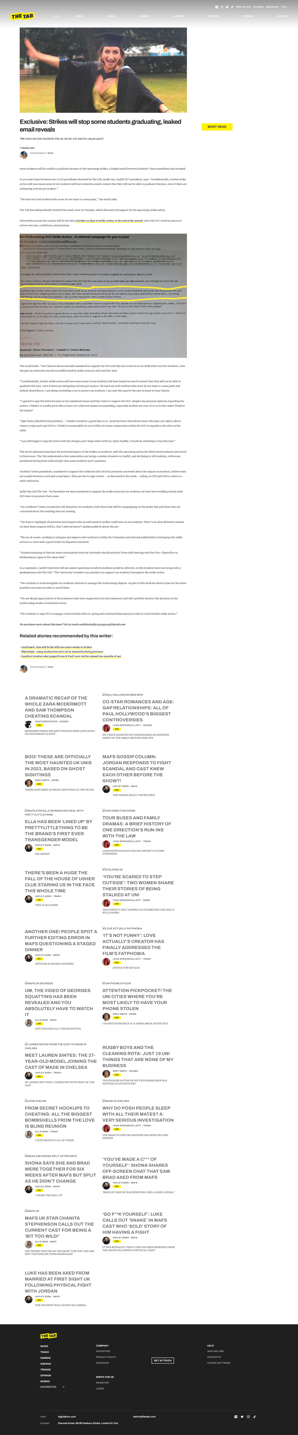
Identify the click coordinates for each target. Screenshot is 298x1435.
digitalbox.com (67, 1416)
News (79, 16)
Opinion (248, 16)
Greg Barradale (37, 153)
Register (102, 1382)
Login (100, 1388)
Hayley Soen (121, 786)
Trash (111, 16)
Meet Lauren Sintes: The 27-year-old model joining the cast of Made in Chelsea (61, 1061)
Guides (282, 16)
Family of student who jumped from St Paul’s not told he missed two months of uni (71, 656)
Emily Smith (42, 780)
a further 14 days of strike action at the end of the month (109, 220)
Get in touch (163, 1360)
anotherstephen (46, 721)
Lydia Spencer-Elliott (127, 725)
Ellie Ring (41, 1020)
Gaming (145, 16)
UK (39, 725)
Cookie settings (218, 1363)
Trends (213, 16)
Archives (102, 1363)
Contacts (214, 1357)
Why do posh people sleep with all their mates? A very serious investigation (138, 1114)
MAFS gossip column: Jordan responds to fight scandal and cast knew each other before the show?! (136, 768)
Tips (284, 7)
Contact (258, 7)
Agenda (179, 16)
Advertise (272, 7)
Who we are (243, 7)
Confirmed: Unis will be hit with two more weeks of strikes (56, 647)
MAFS (134, 786)
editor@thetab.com (144, 1416)
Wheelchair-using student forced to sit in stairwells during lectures (62, 651)
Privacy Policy (106, 1357)
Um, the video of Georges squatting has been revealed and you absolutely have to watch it (59, 1002)
